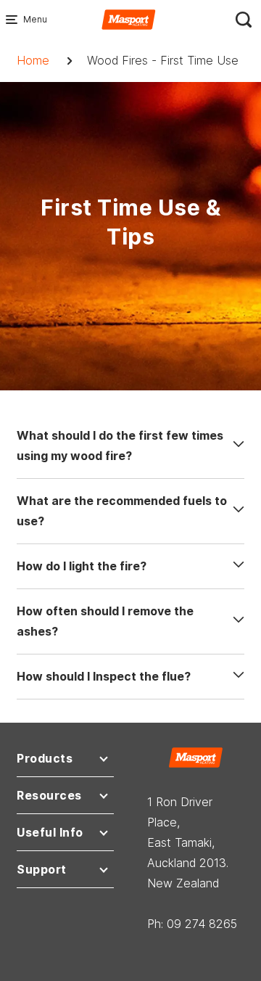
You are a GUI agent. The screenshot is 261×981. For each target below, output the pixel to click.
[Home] (129, 18)
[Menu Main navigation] (14, 19)
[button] (65, 761)
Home (33, 60)
